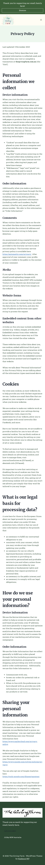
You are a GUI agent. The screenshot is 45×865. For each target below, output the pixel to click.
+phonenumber (10, 831)
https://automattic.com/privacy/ (17, 254)
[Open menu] (41, 20)
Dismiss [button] (22, 10)
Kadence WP (23, 858)
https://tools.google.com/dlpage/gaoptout (21, 776)
